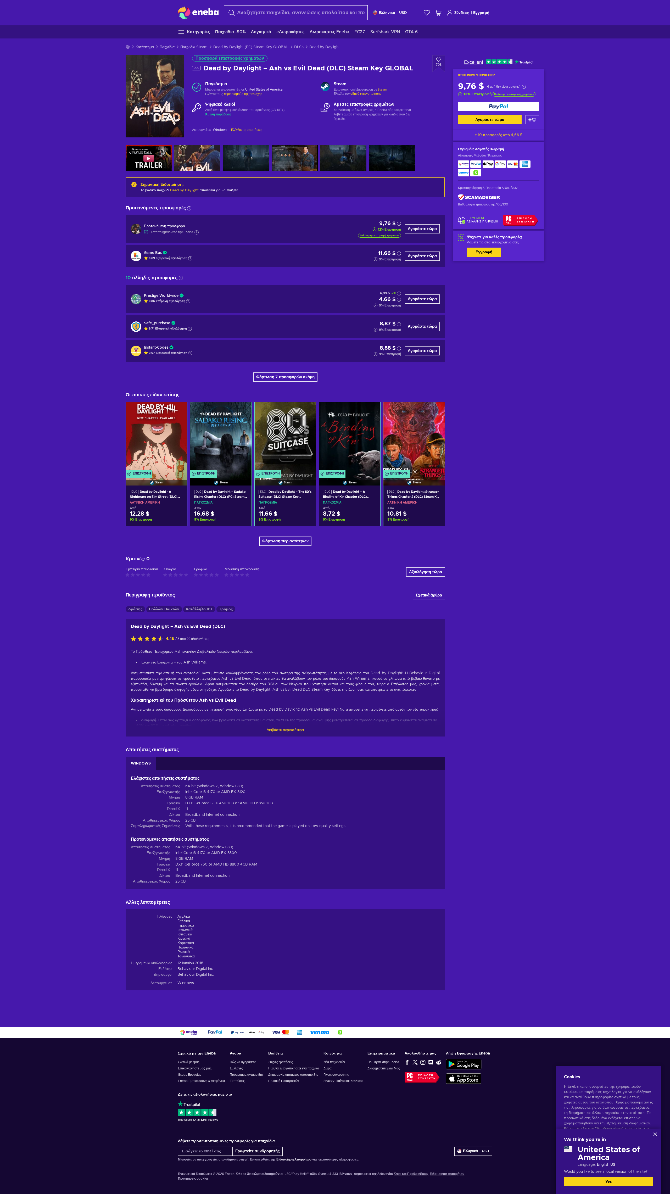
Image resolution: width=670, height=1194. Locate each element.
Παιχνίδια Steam (194, 47)
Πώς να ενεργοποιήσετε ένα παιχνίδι (293, 1068)
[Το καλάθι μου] (438, 12)
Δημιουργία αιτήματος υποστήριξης (293, 1074)
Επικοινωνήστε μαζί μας (194, 1068)
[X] (415, 1062)
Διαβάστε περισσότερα (285, 730)
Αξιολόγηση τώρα (425, 572)
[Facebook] (407, 1062)
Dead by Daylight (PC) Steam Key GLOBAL (250, 47)
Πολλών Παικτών (164, 609)
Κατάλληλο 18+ (199, 609)
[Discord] (430, 1062)
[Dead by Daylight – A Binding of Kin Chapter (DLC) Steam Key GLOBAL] (349, 437)
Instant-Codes (156, 347)
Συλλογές (236, 1068)
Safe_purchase (157, 323)
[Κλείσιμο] (655, 1134)
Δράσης (135, 609)
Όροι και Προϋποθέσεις (411, 1173)
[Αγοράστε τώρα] (498, 106)
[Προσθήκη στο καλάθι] (532, 119)
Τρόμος (226, 609)
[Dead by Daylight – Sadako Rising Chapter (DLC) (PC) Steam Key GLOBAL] (221, 437)
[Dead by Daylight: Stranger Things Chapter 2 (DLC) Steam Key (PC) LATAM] (414, 437)
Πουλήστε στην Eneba (383, 1062)
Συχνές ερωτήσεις (280, 1062)
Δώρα (327, 1068)
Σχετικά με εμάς (188, 1062)
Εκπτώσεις (237, 1081)
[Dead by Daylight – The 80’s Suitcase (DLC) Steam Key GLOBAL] (285, 437)
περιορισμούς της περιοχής (243, 94)
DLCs (299, 47)
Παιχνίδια (167, 47)
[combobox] (296, 12)
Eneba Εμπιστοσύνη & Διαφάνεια (201, 1081)
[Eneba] (198, 12)
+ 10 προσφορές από (498, 135)
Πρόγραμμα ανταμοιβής (247, 1074)
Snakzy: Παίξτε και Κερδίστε (343, 1081)
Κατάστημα (145, 47)
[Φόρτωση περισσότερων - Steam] (325, 87)
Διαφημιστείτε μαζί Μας (383, 1068)
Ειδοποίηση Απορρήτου (293, 1159)
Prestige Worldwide (161, 296)
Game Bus (153, 253)
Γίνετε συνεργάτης (336, 1074)
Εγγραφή (481, 13)
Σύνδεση (462, 13)
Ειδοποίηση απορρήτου (447, 1173)
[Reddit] (438, 1062)
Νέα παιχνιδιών (334, 1062)
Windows (185, 983)
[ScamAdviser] (479, 197)
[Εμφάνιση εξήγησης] (190, 258)
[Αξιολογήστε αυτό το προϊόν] (148, 639)
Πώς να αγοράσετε (243, 1062)
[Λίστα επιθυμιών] (427, 12)
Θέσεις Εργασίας (189, 1074)
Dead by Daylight (184, 190)
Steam (382, 89)
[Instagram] (423, 1062)
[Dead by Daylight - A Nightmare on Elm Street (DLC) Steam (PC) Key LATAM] (156, 437)
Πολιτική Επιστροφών (283, 1081)
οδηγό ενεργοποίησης (365, 93)
